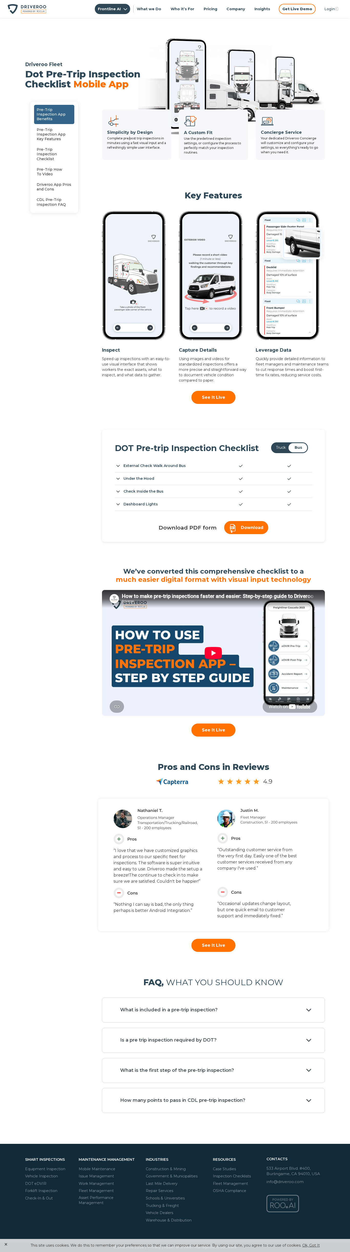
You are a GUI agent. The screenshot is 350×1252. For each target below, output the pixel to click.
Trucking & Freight (162, 1205)
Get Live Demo (297, 9)
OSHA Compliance (229, 1190)
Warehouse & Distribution (169, 1220)
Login (329, 9)
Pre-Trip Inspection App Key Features (51, 134)
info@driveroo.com (285, 1181)
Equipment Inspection (45, 1168)
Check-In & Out (39, 1198)
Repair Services (159, 1190)
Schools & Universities (165, 1198)
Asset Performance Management (96, 1200)
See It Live (213, 397)
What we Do (149, 9)
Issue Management (96, 1176)
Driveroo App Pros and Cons (54, 186)
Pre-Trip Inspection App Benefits (51, 114)
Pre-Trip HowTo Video (49, 171)
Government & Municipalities (172, 1176)
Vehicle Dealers (159, 1212)
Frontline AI (110, 9)
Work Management (96, 1183)
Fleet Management (96, 1190)
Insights (262, 9)
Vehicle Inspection (41, 1176)
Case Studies (224, 1168)
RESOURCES (224, 1159)
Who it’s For (182, 9)
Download (252, 527)
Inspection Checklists (232, 1176)
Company (236, 9)
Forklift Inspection (41, 1190)
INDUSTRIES (157, 1159)
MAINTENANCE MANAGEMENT (107, 1159)
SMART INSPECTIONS (45, 1159)
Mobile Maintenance (97, 1168)
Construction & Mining (166, 1168)
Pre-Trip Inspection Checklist (47, 154)
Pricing (210, 9)
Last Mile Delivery (162, 1183)
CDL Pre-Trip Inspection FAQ (51, 202)
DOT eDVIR (35, 1183)
